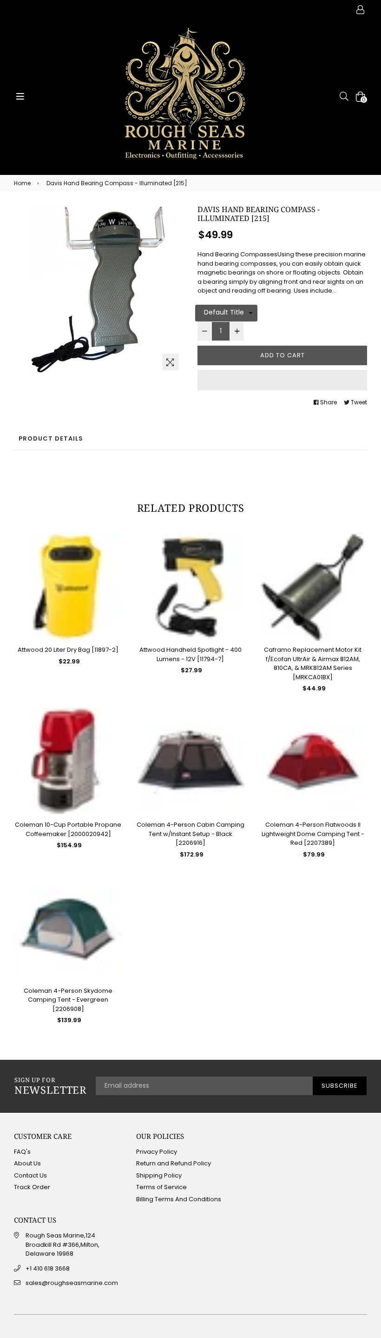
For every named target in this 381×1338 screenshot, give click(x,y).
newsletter (50, 1086)
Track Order (32, 1187)
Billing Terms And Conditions (178, 1199)
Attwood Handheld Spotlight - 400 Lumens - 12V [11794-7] (190, 654)
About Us (27, 1163)
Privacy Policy (156, 1151)
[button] (282, 380)
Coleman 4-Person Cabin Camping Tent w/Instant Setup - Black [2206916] (190, 833)
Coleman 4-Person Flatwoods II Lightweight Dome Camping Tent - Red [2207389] (313, 833)
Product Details (51, 438)
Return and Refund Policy (173, 1163)
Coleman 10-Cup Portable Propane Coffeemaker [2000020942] (68, 829)
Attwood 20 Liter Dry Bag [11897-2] (68, 649)
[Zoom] (170, 362)
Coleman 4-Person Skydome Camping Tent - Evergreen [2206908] (68, 999)
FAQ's (22, 1151)
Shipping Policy (159, 1175)
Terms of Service (161, 1187)
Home (22, 183)
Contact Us (30, 1175)
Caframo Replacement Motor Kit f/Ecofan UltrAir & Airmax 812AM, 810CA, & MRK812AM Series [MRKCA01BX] (312, 663)
